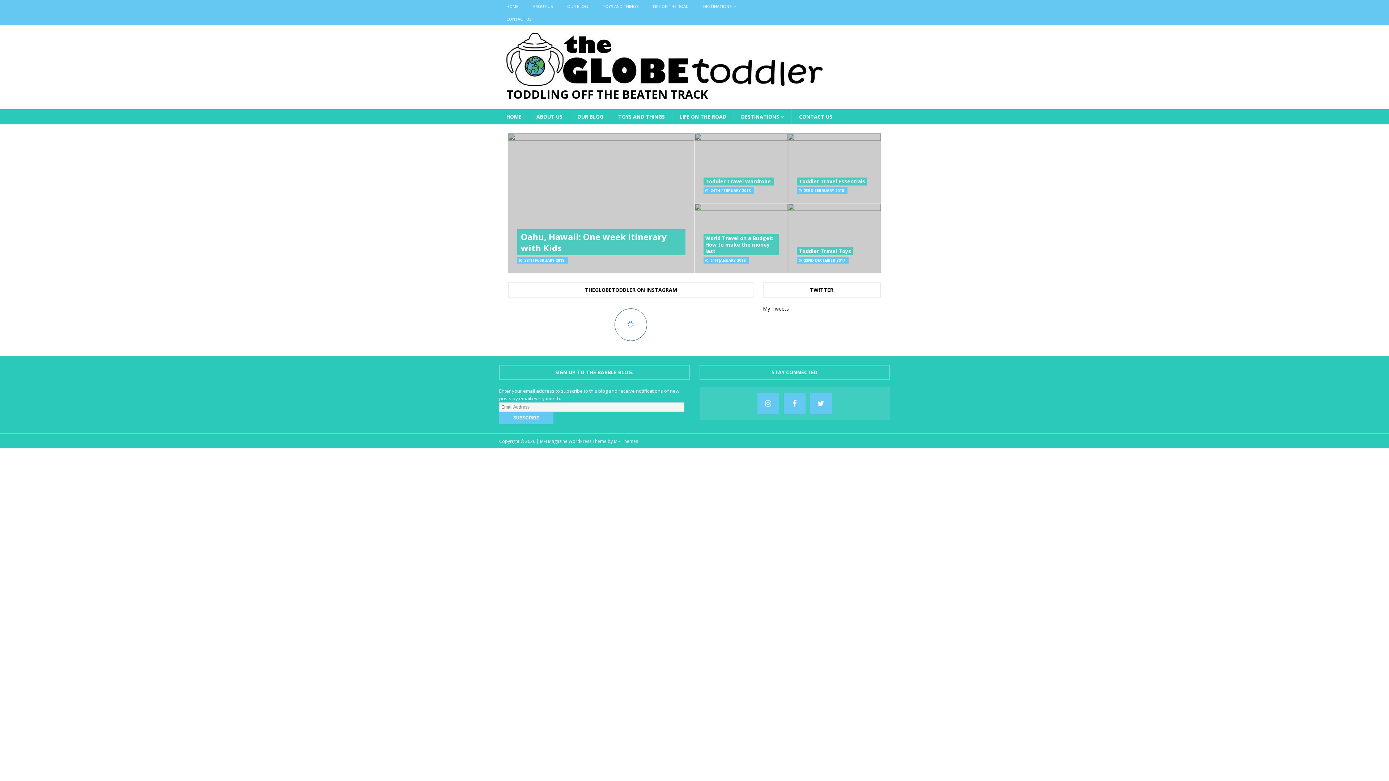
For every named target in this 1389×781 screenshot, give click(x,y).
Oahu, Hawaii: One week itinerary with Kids (594, 242)
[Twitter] (821, 403)
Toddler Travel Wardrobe (738, 181)
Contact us (518, 19)
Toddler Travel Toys (825, 251)
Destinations (717, 6)
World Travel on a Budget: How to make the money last (739, 245)
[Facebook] (795, 403)
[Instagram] (768, 403)
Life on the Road (671, 6)
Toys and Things (620, 6)
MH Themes (626, 441)
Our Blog (577, 6)
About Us (543, 6)
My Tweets (776, 308)
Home (512, 6)
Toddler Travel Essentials (832, 181)
